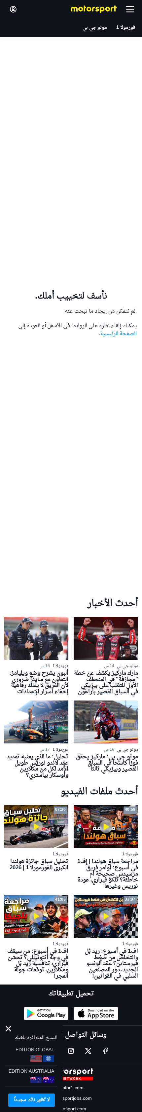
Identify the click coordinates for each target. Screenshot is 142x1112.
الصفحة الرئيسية (118, 334)
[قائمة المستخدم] (13, 9)
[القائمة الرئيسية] (130, 9)
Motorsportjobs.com (71, 1098)
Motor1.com (71, 1088)
